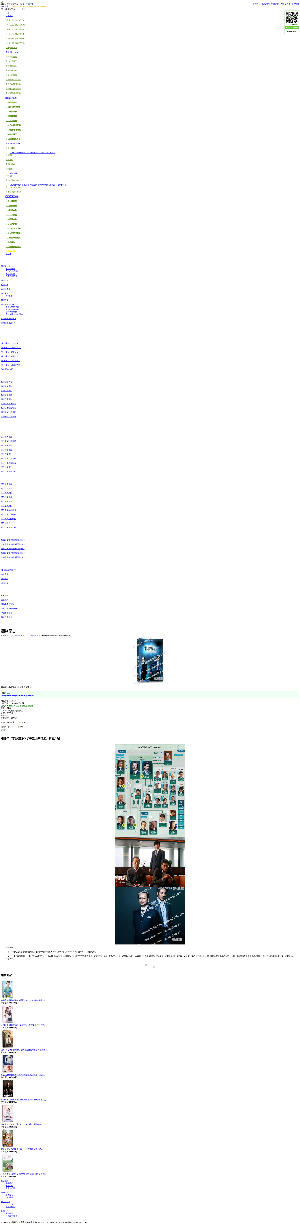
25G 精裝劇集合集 (13, 247)
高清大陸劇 (10, 148)
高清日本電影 (11, 75)
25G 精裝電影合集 (13, 139)
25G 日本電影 (11, 121)
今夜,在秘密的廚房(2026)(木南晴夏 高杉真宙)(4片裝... (23, 1075)
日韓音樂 (4, 583)
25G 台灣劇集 (11, 224)
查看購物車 (275, 4)
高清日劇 (9, 160)
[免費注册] (30, 4)
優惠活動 (265, 4)
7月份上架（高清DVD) (15, 34)
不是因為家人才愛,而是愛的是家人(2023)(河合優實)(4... (23, 1174)
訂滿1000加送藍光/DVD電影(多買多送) (18, 696)
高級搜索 (4, 6)
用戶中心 (256, 4)
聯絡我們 (9, 1183)
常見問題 (9, 1213)
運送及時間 (10, 1207)
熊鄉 (20, 6)
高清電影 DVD (12, 52)
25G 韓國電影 (11, 116)
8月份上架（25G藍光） (15, 20)
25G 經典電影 (11, 134)
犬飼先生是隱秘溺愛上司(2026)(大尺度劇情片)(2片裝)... (23, 1025)
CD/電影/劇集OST (8, 570)
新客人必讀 (10, 251)
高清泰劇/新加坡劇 (13, 187)
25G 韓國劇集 (11, 206)
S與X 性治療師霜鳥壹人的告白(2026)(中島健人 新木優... (24, 1050)
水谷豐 (9, 706)
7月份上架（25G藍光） (15, 29)
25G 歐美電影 (11, 102)
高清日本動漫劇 (16, 185)
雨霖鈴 (34, 6)
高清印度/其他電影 (13, 80)
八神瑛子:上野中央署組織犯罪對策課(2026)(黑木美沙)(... (24, 1100)
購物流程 (9, 1195)
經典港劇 (14, 173)
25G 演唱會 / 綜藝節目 (19, 423)
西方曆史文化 (6, 617)
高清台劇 (9, 176)
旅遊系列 (4, 600)
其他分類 (4, 1211)
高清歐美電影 (11, 61)
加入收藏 (295, 4)
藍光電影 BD (11, 98)
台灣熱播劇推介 (14, 329)
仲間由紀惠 (23, 706)
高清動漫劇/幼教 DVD (15, 180)
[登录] (22, 4)
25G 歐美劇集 (11, 210)
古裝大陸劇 (15, 153)
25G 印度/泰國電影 (13, 130)
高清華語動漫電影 (13, 93)
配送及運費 (285, 4)
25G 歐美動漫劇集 (13, 238)
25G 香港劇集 (11, 219)
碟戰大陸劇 (39, 153)
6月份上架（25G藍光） (15, 39)
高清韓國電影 (11, 66)
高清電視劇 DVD (13, 144)
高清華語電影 (11, 70)
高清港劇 (9, 169)
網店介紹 (9, 1186)
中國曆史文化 (6, 613)
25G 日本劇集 (11, 215)
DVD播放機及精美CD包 (21, 623)
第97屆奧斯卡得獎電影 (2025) (13, 544)
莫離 (30, 6)
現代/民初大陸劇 (27, 153)
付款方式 (9, 1204)
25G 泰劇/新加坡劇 (13, 228)
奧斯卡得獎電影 (14, 534)
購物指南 (4, 1192)
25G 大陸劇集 (11, 201)
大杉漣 (30, 706)
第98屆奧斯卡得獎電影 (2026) (13, 540)
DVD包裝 (10, 1197)
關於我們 (4, 1181)
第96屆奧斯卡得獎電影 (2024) (13, 549)
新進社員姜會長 (42, 6)
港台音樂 (4, 574)
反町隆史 (15, 706)
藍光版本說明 (11, 1216)
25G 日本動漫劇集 (13, 233)
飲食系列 (4, 596)
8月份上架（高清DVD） (16, 25)
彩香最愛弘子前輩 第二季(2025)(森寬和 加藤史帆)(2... (23, 1149)
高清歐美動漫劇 (30, 185)
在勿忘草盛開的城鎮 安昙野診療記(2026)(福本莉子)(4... (23, 1000)
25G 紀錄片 (10, 242)
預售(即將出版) (12, 48)
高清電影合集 (11, 57)
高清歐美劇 (10, 164)
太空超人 (25, 6)
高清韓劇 (9, 155)
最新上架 (9, 16)
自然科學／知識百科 (9, 608)
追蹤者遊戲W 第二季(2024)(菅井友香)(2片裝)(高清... (22, 1124)
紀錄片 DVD (11, 589)
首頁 (7, 13)
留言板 (8, 254)
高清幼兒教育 (43, 185)
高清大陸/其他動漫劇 (58, 185)
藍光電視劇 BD (12, 197)
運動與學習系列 (7, 604)
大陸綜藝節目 (49, 153)
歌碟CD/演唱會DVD (17, 564)
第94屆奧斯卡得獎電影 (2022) (13, 557)
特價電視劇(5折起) (13, 192)
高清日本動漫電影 (13, 84)
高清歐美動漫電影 (13, 89)
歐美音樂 (4, 579)
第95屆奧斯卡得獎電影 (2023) (13, 553)
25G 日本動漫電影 (13, 125)
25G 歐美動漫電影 (13, 107)
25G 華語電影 (11, 112)
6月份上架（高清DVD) (15, 43)
